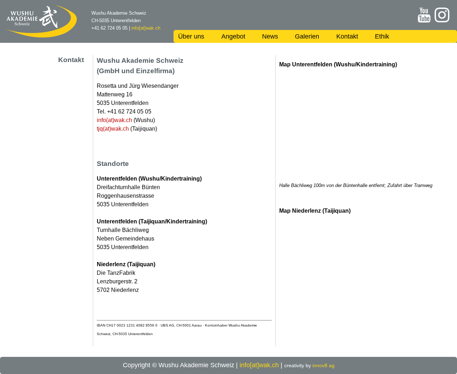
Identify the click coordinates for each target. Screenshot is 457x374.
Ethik (382, 36)
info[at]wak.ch (145, 28)
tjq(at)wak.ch (113, 129)
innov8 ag (323, 365)
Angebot (233, 36)
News (270, 36)
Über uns (191, 36)
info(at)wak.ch (114, 120)
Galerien (307, 36)
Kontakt (347, 36)
